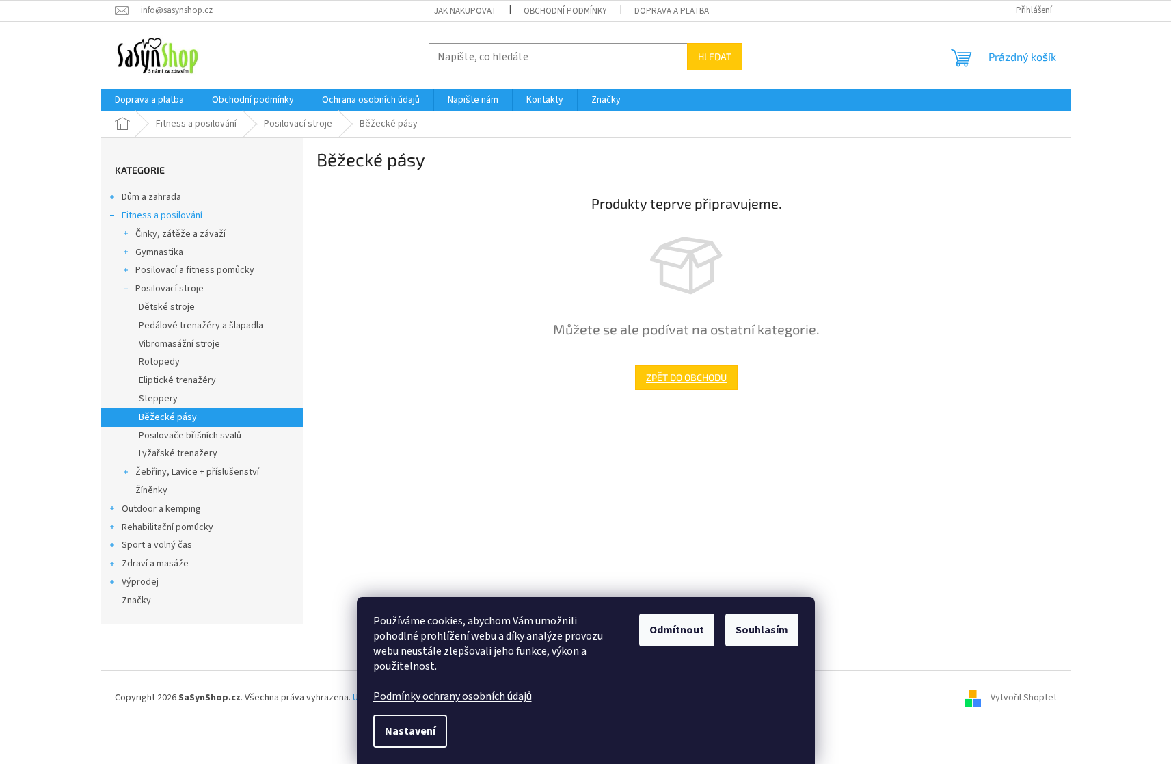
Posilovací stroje (169, 288)
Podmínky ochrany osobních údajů (452, 696)
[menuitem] (149, 100)
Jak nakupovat (465, 11)
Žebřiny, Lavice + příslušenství (197, 472)
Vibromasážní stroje (179, 344)
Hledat (714, 56)
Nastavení (410, 731)
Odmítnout (676, 629)
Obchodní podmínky (565, 11)
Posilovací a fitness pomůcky (194, 270)
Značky (136, 600)
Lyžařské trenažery (178, 453)
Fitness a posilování (162, 215)
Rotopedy (159, 362)
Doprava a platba (671, 11)
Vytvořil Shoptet (1024, 698)
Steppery (158, 399)
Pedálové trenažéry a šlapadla (201, 325)
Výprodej (140, 582)
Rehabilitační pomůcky (167, 527)
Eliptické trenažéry (177, 380)
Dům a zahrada (151, 197)
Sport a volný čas (157, 545)
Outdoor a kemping (161, 509)
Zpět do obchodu (686, 377)
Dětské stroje (167, 307)
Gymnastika (159, 252)
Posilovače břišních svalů (190, 436)
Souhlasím (762, 629)
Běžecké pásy (168, 417)
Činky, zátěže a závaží (180, 234)
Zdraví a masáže (155, 563)
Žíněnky (151, 490)
